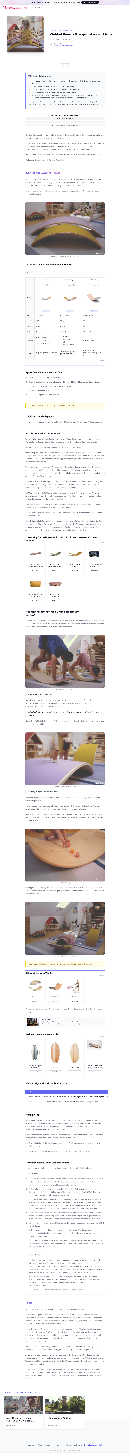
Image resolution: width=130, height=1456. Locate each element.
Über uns (31, 1445)
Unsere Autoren (44, 1445)
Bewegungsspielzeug (68, 30)
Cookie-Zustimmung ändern (94, 1445)
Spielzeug (53, 30)
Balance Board (47, 1019)
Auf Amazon (46, 311)
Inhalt (65, 1454)
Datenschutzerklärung (74, 1445)
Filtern (28, 273)
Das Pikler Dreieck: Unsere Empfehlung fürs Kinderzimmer (21, 1419)
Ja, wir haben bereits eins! (65, 118)
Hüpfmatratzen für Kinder (60, 1418)
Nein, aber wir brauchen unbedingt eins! (65, 125)
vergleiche (47, 285)
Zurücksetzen (36, 273)
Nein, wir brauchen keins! (65, 122)
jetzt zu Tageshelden (90, 2)
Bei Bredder (35, 1072)
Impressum (58, 1445)
